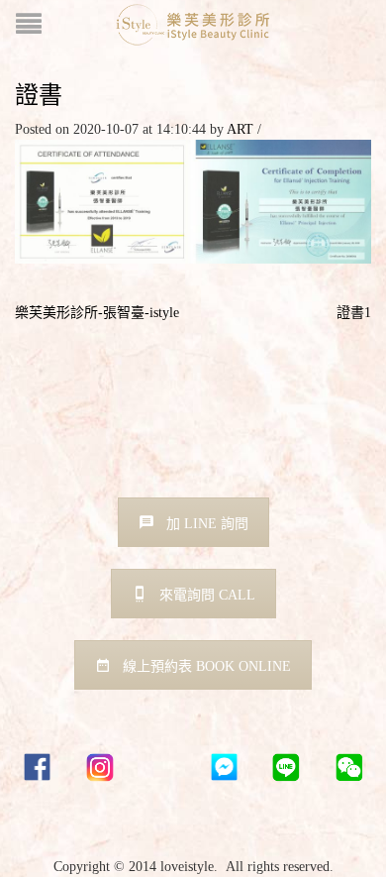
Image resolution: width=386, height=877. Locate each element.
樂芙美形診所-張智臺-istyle (97, 312)
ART (240, 129)
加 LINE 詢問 (207, 523)
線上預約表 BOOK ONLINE (207, 666)
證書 (38, 94)
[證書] (193, 200)
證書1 (354, 312)
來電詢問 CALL (207, 595)
